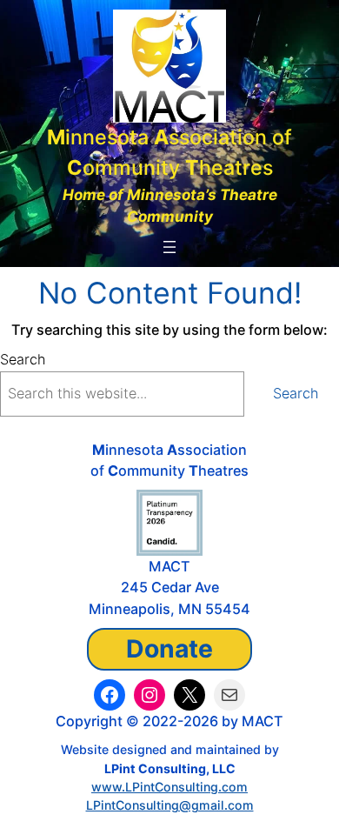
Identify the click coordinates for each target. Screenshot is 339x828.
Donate (169, 649)
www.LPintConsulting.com (169, 786)
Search (22, 359)
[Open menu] (169, 247)
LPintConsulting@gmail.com (170, 805)
